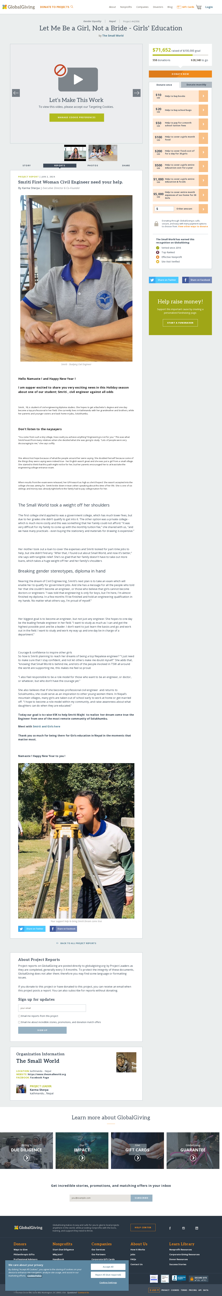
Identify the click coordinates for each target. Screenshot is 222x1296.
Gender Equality (92, 21)
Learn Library (181, 1244)
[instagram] (183, 1228)
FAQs (133, 1259)
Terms (184, 1290)
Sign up (42, 1030)
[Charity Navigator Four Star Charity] (155, 1279)
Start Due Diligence (63, 1249)
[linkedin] (196, 1228)
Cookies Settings (108, 1282)
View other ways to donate (193, 226)
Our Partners (98, 1254)
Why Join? (58, 1254)
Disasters (158, 6)
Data (205, 1290)
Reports (59, 165)
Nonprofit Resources (180, 1249)
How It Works (138, 1249)
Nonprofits (126, 6)
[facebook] (170, 1228)
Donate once (164, 84)
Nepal (112, 21)
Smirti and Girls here (47, 726)
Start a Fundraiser (180, 322)
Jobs (133, 1254)
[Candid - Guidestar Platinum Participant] (166, 1279)
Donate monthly (196, 84)
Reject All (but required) (108, 1274)
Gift (188, 6)
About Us (139, 1244)
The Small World (113, 35)
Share (126, 165)
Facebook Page (39, 1077)
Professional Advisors (25, 1259)
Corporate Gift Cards (103, 1259)
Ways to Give (20, 1249)
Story (27, 165)
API (200, 1290)
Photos (93, 165)
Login (209, 7)
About (112, 6)
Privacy (165, 1290)
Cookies (175, 1290)
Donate (54, 7)
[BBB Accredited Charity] (180, 1278)
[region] (67, 1275)
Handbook (58, 1259)
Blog (170, 6)
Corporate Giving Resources (184, 1254)
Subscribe (141, 1197)
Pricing (193, 1290)
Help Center (143, 1227)
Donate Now (180, 73)
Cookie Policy (34, 1275)
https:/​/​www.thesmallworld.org (47, 1074)
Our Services (98, 1249)
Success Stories (177, 1264)
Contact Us (137, 1264)
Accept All (108, 1266)
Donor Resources (178, 1259)
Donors (20, 1244)
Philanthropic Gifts (24, 1254)
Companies (142, 6)
